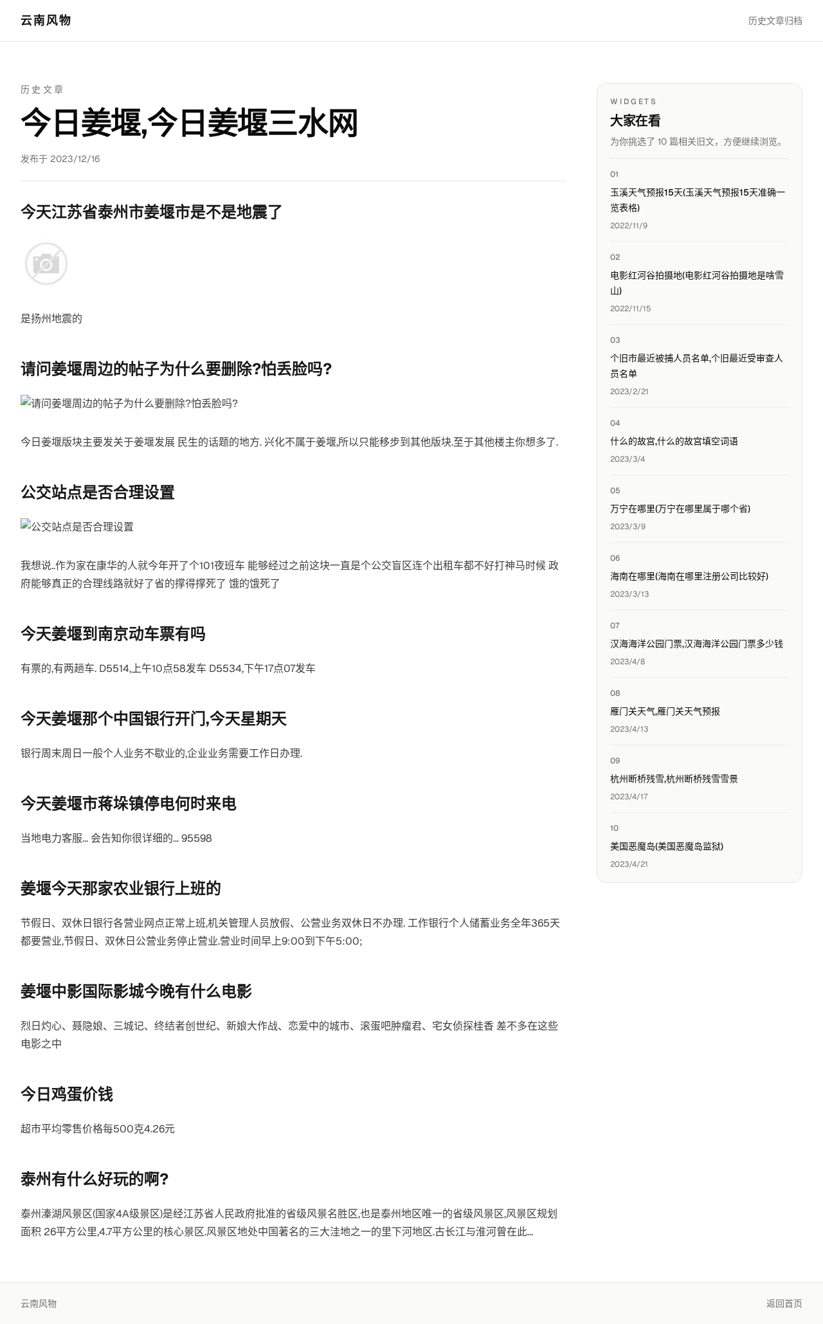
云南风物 (47, 20)
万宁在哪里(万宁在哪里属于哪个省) (680, 508)
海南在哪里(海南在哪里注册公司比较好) (689, 576)
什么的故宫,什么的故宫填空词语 (674, 441)
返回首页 (784, 1303)
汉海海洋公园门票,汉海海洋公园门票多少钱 (696, 643)
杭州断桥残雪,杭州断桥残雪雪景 (674, 778)
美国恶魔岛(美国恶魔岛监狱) (666, 846)
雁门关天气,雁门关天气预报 (665, 711)
